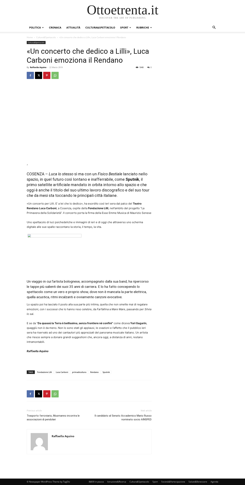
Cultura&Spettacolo (100, 27)
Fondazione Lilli (44, 372)
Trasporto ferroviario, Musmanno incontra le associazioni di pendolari (53, 417)
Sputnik (106, 372)
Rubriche (142, 27)
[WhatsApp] (55, 75)
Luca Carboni (62, 372)
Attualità (73, 27)
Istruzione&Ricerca (116, 481)
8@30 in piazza (96, 481)
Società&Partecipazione (173, 481)
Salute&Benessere (198, 481)
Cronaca (55, 27)
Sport (124, 27)
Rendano (94, 372)
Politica (35, 27)
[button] (214, 28)
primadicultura (79, 372)
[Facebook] (30, 75)
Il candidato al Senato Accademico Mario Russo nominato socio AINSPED (123, 417)
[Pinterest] (46, 75)
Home (30, 37)
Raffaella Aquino (38, 67)
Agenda (214, 481)
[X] (38, 75)
